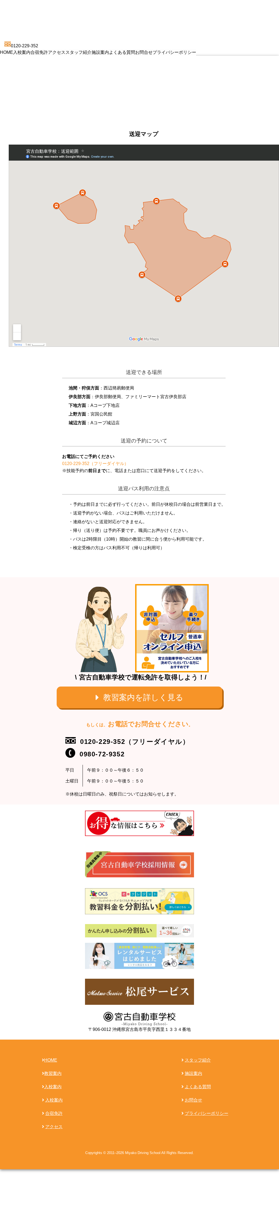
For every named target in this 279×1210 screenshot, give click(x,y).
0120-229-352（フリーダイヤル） (95, 463)
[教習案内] (139, 697)
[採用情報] (139, 864)
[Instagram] (139, 823)
